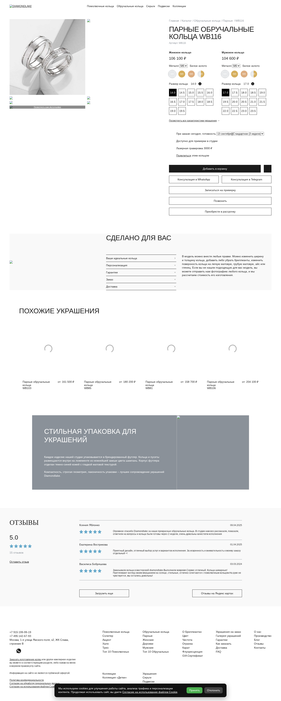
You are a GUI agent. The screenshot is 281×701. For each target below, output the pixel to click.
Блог (257, 639)
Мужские (148, 647)
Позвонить (220, 200)
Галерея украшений (228, 635)
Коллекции (179, 6)
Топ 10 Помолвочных (115, 651)
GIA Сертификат (192, 655)
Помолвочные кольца (100, 6)
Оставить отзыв (19, 561)
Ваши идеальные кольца (121, 258)
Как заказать (223, 643)
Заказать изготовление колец (25, 659)
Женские (148, 639)
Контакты (260, 647)
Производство (262, 635)
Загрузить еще (104, 593)
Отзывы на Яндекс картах (217, 593)
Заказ (109, 279)
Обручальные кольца (130, 6)
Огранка (187, 643)
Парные (148, 635)
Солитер (107, 635)
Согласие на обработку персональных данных (34, 683)
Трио (105, 647)
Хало (105, 643)
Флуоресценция (192, 651)
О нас (257, 631)
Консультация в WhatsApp (194, 179)
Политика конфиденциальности (27, 680)
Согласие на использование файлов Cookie (33, 686)
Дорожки (148, 643)
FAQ (218, 651)
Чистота (187, 639)
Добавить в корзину (215, 168)
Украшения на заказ (228, 631)
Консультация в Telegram (246, 179)
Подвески (164, 6)
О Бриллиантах (192, 631)
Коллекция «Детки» (114, 677)
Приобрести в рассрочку (220, 211)
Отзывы (259, 643)
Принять (194, 690)
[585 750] (183, 66)
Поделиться (183, 155)
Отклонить (213, 690)
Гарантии (112, 272)
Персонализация (116, 265)
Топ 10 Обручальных (156, 651)
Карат (186, 647)
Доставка (111, 286)
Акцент (106, 639)
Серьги (150, 6)
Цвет (185, 635)
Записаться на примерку (220, 190)
